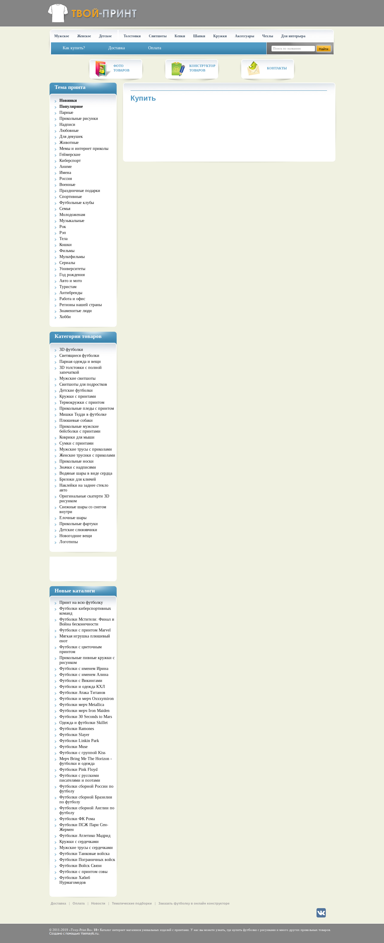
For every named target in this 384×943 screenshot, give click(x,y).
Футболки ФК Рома (77, 819)
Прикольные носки (76, 461)
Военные (67, 184)
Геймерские (69, 154)
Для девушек (71, 136)
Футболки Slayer (74, 734)
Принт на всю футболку (81, 602)
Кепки (180, 36)
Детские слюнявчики (78, 530)
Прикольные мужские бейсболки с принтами (79, 428)
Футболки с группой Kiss (82, 752)
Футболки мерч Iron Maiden (84, 710)
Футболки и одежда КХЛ (82, 686)
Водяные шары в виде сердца (85, 473)
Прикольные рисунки (78, 118)
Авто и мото (70, 280)
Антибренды (70, 293)
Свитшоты (157, 36)
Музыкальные (71, 220)
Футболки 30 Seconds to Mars (85, 716)
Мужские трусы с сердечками (86, 847)
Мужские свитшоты (77, 378)
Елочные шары (72, 518)
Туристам (67, 286)
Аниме (65, 166)
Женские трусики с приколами (87, 455)
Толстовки (132, 36)
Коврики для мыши (76, 437)
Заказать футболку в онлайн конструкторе (194, 903)
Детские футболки (76, 390)
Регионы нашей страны (80, 305)
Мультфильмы (72, 256)
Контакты (277, 68)
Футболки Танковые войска (84, 853)
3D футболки (71, 349)
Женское (84, 36)
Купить (143, 98)
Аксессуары (244, 36)
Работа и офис (72, 299)
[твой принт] (91, 13)
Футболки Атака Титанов (82, 692)
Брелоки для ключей (77, 479)
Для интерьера (293, 36)
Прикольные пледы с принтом (86, 408)
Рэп (62, 232)
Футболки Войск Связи (80, 865)
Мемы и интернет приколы (83, 148)
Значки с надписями (77, 467)
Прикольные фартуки (78, 524)
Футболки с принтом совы (83, 871)
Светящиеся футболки (79, 355)
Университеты (72, 268)
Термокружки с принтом (81, 402)
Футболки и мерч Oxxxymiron (86, 698)
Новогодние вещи (75, 536)
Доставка (58, 903)
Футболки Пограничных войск (87, 859)
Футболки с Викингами (80, 680)
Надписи (67, 124)
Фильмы (66, 250)
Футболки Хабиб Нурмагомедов (74, 880)
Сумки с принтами (76, 443)
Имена (65, 172)
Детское (105, 36)
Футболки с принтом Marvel (85, 630)
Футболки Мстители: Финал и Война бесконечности (86, 621)
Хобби (65, 317)
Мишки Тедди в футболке (82, 414)
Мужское (61, 36)
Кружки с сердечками (79, 841)
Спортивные (70, 196)
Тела (63, 238)
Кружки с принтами (77, 396)
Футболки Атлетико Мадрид (84, 835)
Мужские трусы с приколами (85, 449)
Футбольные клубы (76, 202)
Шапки (199, 36)
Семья (64, 208)
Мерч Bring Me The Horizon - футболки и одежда (85, 761)
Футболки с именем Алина (83, 674)
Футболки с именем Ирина (83, 668)
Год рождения (72, 274)
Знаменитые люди (75, 311)
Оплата (79, 903)
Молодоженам (72, 214)
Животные (69, 142)
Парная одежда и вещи (80, 361)
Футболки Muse (73, 746)
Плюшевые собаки (76, 420)
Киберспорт (70, 160)
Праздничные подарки (79, 190)
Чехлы (267, 36)
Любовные (69, 130)
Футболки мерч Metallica (81, 704)
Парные (66, 112)
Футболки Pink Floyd (78, 769)
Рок (62, 226)
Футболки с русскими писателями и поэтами (79, 778)
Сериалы (67, 262)
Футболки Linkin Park (79, 740)
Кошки (65, 244)
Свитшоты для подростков (83, 384)
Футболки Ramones (76, 728)
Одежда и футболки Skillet (83, 722)
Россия (65, 178)
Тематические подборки (132, 903)
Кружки (220, 36)
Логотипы (68, 542)
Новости (98, 903)
